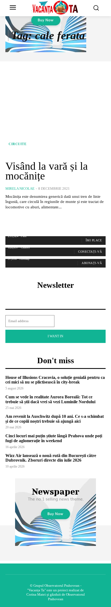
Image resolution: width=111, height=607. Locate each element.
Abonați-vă (92, 263)
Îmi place (94, 240)
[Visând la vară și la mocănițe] (55, 110)
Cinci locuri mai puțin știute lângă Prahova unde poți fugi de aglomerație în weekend (53, 438)
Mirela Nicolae (19, 188)
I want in (55, 336)
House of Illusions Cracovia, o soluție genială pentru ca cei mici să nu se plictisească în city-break (55, 380)
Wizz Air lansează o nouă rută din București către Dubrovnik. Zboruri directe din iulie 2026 (50, 458)
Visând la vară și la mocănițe (46, 171)
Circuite (17, 144)
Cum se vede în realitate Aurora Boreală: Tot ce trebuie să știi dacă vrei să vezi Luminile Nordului (50, 399)
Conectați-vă (90, 251)
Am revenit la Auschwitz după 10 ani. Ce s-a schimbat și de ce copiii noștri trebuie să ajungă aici (54, 418)
